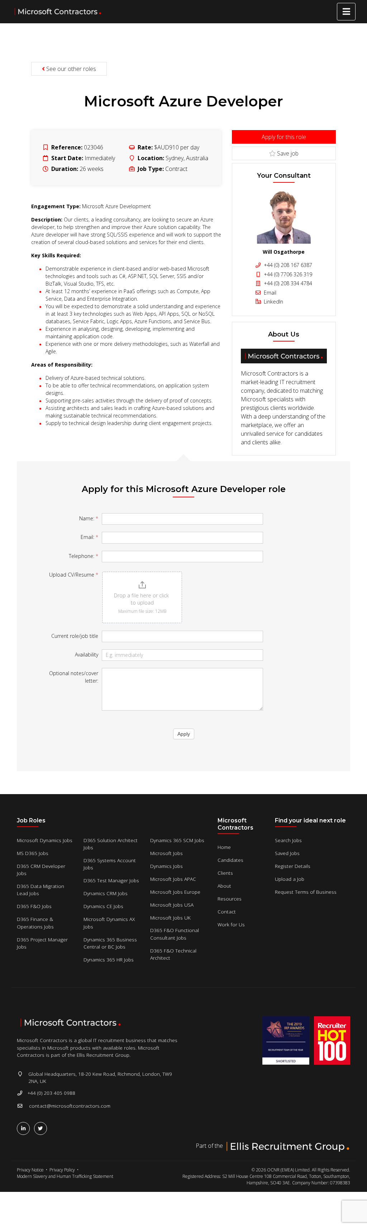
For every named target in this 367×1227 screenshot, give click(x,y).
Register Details (292, 866)
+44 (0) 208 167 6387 (287, 265)
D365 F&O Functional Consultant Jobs (174, 934)
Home (224, 847)
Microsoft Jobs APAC (173, 878)
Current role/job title (74, 635)
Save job (287, 153)
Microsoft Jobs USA (172, 904)
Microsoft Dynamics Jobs (44, 840)
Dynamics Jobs (166, 866)
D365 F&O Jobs (34, 906)
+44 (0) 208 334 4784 (287, 283)
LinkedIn (272, 301)
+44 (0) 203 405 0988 (51, 1092)
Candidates (230, 859)
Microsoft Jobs (166, 853)
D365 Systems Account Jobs (110, 864)
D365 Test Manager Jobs (111, 880)
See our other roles (70, 69)
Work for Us (231, 924)
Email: (89, 537)
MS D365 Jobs (32, 853)
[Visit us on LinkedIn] (25, 1128)
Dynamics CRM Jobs (106, 893)
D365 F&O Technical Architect (173, 954)
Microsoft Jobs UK (170, 917)
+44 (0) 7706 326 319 (287, 274)
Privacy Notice (30, 1170)
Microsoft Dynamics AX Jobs (109, 923)
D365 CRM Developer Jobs (41, 870)
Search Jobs (288, 840)
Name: (88, 518)
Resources (230, 898)
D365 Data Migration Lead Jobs (40, 890)
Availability (86, 654)
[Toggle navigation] (346, 11)
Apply (183, 734)
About (224, 885)
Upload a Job (289, 878)
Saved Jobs (287, 853)
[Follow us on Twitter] (42, 1128)
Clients (225, 872)
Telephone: (83, 556)
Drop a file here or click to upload (142, 599)
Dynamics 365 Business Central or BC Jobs (110, 943)
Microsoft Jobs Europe (175, 891)
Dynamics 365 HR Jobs (109, 959)
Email (269, 292)
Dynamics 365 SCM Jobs (177, 840)
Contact (227, 911)
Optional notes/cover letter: (73, 677)
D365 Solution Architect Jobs (111, 844)
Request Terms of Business (306, 891)
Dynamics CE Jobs (103, 906)
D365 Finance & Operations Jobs (35, 923)
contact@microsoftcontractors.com (69, 1105)
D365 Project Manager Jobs (42, 943)
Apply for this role (284, 137)
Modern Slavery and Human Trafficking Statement (65, 1176)
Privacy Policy (62, 1170)
